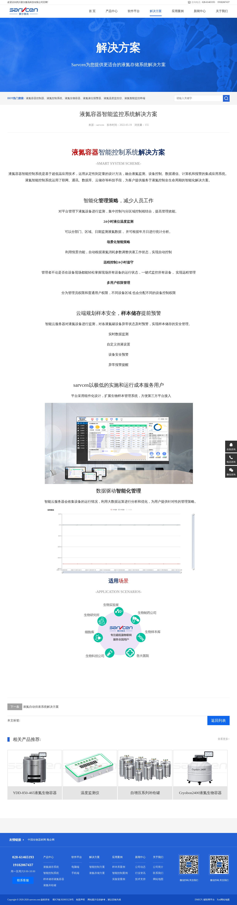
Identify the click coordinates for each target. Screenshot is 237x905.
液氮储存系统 (51, 867)
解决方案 (156, 11)
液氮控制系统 (54, 98)
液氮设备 (85, 211)
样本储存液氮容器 (53, 879)
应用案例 (178, 11)
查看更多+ (224, 739)
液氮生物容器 (72, 98)
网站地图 (158, 879)
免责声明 (80, 899)
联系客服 (23, 880)
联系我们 (158, 873)
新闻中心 (200, 11)
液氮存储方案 (97, 873)
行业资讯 (140, 873)
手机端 (75, 873)
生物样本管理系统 (124, 396)
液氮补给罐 (49, 885)
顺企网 (50, 839)
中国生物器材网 (37, 839)
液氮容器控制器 (35, 98)
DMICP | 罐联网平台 (205, 899)
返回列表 (218, 720)
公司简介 (158, 867)
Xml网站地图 (223, 899)
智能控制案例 (120, 873)
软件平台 (134, 11)
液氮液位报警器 (92, 98)
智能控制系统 (51, 873)
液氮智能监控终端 (134, 98)
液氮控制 (158, 180)
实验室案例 (118, 879)
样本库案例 (118, 867)
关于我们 (222, 11)
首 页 (92, 11)
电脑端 (75, 867)
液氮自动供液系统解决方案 (34, 706)
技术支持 (140, 879)
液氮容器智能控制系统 (25, 174)
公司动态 (140, 867)
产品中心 (112, 11)
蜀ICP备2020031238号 (63, 899)
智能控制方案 (97, 867)
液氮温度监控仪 (113, 98)
